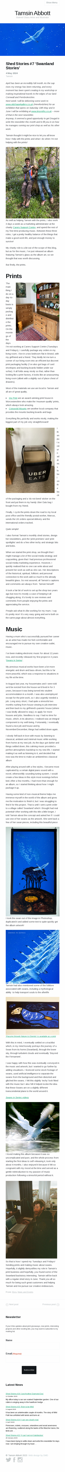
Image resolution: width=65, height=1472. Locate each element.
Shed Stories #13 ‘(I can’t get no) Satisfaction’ (24, 1435)
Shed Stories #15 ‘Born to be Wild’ (20, 1407)
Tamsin (9, 76)
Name (9, 1340)
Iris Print (13, 398)
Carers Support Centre (24, 227)
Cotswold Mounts (18, 408)
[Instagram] (20, 1459)
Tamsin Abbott (32, 13)
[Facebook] (14, 1459)
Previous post (49, 1304)
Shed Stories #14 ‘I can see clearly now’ (22, 1420)
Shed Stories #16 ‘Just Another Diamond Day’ (25, 1394)
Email (13, 1353)
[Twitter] (8, 1459)
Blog (14, 1292)
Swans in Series (14, 660)
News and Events (25, 1292)
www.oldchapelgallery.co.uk (19, 104)
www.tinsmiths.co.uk (41, 111)
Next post (13, 1304)
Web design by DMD (38, 1455)
